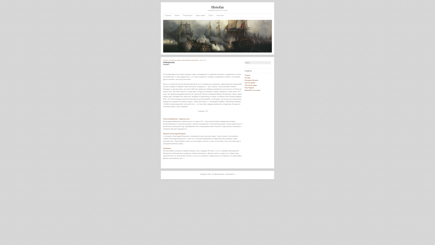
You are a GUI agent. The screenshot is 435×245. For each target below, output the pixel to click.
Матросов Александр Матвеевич (174, 133)
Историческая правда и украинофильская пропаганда (183, 60)
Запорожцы (167, 148)
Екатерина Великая (251, 80)
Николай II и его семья (252, 90)
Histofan (217, 7)
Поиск (211, 15)
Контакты (220, 15)
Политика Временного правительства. (176, 119)
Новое (177, 15)
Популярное (187, 15)
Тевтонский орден (251, 85)
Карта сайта (200, 15)
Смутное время (250, 83)
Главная (168, 15)
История (165, 60)
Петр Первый (249, 88)
